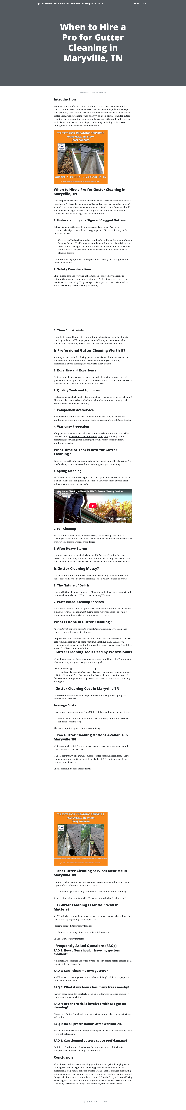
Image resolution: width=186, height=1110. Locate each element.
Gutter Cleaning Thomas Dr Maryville (81, 592)
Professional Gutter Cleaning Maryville (88, 436)
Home (136, 3)
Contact (147, 3)
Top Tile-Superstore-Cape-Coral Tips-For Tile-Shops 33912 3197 (69, 3)
